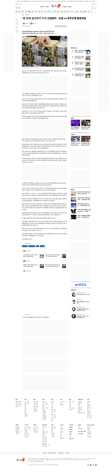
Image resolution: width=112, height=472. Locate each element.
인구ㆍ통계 (35, 406)
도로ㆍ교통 (44, 441)
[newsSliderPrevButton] (86, 48)
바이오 (34, 425)
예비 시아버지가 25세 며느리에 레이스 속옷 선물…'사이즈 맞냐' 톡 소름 (84, 193)
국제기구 (44, 414)
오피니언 (73, 290)
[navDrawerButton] (16, 4)
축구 (61, 430)
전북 (52, 412)
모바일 (25, 430)
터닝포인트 (89, 433)
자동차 (88, 406)
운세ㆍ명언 (44, 440)
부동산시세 (18, 432)
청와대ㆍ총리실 (19, 401)
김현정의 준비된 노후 (81, 307)
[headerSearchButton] (20, 4)
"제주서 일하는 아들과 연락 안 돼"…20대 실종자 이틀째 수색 (84, 199)
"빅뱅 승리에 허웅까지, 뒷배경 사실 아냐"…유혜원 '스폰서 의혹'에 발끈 (84, 211)
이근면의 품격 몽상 (80, 314)
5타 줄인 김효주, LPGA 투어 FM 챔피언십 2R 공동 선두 (65, 1)
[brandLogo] (56, 5)
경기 (52, 404)
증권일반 (80, 408)
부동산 (17, 425)
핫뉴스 (72, 189)
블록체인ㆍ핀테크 (81, 412)
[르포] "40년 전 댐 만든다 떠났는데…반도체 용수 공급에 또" (52, 255)
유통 (88, 409)
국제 (43, 399)
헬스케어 (35, 430)
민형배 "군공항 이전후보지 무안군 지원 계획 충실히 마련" (30, 265)
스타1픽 (88, 430)
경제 (34, 399)
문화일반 (44, 433)
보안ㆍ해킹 (26, 433)
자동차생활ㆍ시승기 (46, 444)
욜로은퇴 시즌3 (79, 300)
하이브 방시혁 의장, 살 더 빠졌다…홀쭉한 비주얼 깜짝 (80, 64)
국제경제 (44, 411)
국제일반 (44, 419)
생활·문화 (44, 425)
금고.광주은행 (32, 246)
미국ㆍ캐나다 (45, 403)
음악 (52, 432)
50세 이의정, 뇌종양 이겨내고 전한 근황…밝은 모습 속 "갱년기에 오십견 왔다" (94, 1)
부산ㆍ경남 (53, 417)
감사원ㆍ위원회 (19, 404)
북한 (70, 399)
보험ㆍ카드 (80, 406)
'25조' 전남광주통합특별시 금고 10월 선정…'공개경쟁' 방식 (36, 317)
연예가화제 (53, 427)
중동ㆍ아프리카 (45, 408)
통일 (61, 403)
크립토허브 (42, 6)
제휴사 (79, 425)
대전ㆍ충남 (53, 411)
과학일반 (26, 436)
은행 (79, 404)
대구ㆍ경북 (53, 416)
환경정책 (35, 411)
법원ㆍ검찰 (26, 403)
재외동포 (62, 404)
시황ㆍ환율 (80, 409)
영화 (52, 430)
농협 (37, 246)
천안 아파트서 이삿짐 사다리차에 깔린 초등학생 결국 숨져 (80, 70)
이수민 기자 (28, 271)
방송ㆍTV (53, 428)
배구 (61, 433)
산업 (88, 399)
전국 (23, 14)
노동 (25, 408)
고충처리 (67, 453)
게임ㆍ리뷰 (26, 435)
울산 (52, 419)
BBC (79, 427)
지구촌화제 (44, 417)
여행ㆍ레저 (44, 438)
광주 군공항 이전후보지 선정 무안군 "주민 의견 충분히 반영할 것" (52, 265)
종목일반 (62, 438)
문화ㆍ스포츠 (71, 408)
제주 (52, 420)
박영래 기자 (28, 251)
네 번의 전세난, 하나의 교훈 (83, 294)
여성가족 (26, 414)
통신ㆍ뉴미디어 (27, 428)
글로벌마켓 (80, 428)
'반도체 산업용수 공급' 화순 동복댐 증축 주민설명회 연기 (30, 255)
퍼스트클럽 (89, 436)
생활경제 (88, 411)
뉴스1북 (88, 435)
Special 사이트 (90, 425)
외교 (61, 399)
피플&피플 (44, 416)
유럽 (43, 406)
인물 (25, 412)
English (65, 6)
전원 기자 (27, 261)
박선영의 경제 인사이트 (81, 292)
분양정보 (17, 430)
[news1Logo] (20, 459)
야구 (61, 427)
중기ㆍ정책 (89, 408)
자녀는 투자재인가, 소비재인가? (83, 302)
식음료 (88, 414)
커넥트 (93, 4)
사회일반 (26, 416)
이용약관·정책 (61, 453)
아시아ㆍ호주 (45, 404)
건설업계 (17, 433)
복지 (25, 406)
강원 (52, 408)
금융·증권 (80, 399)
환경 (25, 409)
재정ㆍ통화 (35, 403)
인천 (52, 406)
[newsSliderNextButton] (89, 48)
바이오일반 (35, 432)
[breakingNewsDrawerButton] (18, 4)
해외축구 (62, 432)
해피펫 (47, 6)
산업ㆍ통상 (35, 404)
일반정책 (17, 428)
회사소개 (44, 453)
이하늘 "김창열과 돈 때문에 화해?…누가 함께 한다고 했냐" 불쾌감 (83, 217)
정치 (17, 399)
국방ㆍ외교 (62, 401)
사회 (25, 399)
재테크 (79, 411)
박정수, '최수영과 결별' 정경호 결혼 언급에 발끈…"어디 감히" (80, 52)
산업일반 (88, 401)
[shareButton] (17, 20)
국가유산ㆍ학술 (45, 432)
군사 (70, 403)
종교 (43, 430)
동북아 (43, 401)
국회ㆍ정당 (18, 403)
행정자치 (53, 401)
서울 (52, 403)
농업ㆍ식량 (35, 409)
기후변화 (44, 412)
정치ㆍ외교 (71, 401)
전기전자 (88, 404)
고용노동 (35, 408)
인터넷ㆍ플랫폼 (27, 427)
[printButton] (17, 31)
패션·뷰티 (89, 412)
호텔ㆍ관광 (89, 416)
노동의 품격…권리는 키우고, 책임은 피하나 (83, 317)
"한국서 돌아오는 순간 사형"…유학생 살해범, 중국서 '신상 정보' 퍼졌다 (84, 205)
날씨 (25, 411)
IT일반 (25, 432)
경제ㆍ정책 (35, 401)
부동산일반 (18, 427)
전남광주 (53, 414)
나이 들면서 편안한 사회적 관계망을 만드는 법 (83, 309)
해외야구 (62, 428)
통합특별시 (25, 246)
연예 (72, 118)
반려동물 (44, 443)
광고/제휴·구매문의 (52, 453)
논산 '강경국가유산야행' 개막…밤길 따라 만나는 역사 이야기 (40, 1)
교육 (25, 404)
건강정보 (44, 436)
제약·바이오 (35, 428)
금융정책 (80, 403)
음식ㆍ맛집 (44, 446)
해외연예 (53, 433)
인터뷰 (52, 435)
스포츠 (72, 134)
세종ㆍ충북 (53, 409)
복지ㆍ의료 (35, 427)
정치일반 (17, 406)
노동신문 (69, 6)
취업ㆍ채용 (89, 417)
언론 (43, 435)
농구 (61, 435)
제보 (96, 4)
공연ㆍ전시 (44, 427)
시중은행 (42, 246)
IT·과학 (26, 425)
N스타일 (53, 436)
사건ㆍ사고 (26, 401)
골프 (61, 436)
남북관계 (71, 409)
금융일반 (80, 401)
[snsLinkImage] (88, 465)
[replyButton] (17, 23)
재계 (88, 403)
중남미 (43, 409)
